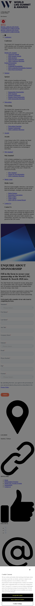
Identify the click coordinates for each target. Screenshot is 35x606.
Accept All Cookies (17, 595)
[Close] (30, 570)
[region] (17, 586)
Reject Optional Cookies (17, 599)
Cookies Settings (17, 603)
